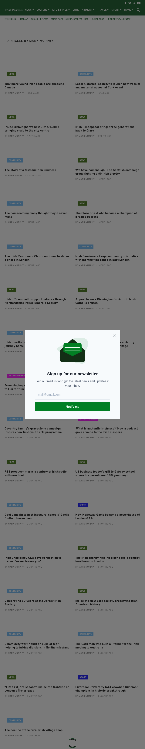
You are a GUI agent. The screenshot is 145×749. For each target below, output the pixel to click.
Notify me (72, 406)
